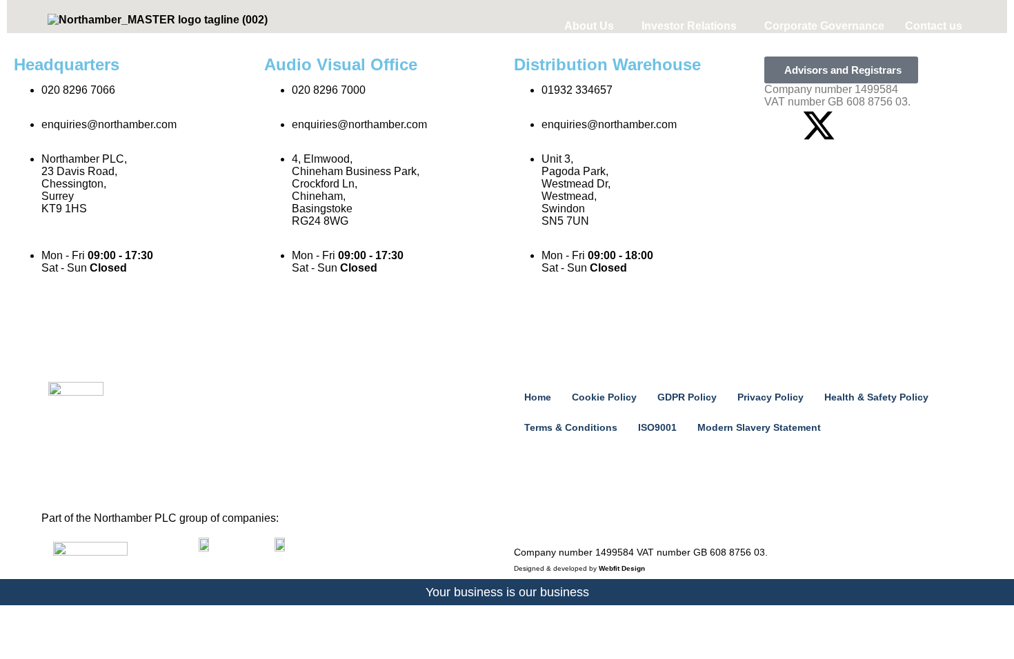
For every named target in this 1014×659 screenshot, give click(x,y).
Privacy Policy (770, 397)
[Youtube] (856, 125)
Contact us (933, 26)
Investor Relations (689, 26)
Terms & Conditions (570, 427)
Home (537, 397)
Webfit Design (622, 568)
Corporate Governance (824, 26)
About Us (589, 26)
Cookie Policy (604, 397)
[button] (592, 26)
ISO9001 (657, 427)
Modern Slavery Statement (759, 427)
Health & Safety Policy (876, 397)
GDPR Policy (687, 397)
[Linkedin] (781, 125)
